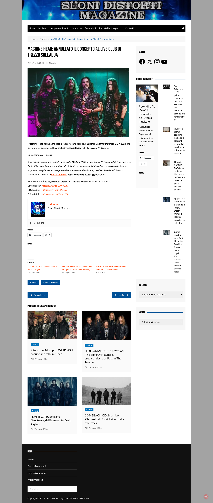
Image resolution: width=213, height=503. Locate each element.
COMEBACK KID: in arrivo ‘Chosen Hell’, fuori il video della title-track (104, 419)
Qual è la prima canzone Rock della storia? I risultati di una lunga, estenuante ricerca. (179, 141)
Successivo (120, 295)
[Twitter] (34, 223)
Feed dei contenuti (37, 466)
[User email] (42, 223)
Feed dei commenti (37, 472)
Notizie (42, 28)
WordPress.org (35, 479)
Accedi (31, 459)
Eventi (34, 282)
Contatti (129, 28)
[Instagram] (38, 223)
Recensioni (90, 28)
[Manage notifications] (206, 496)
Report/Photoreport (109, 28)
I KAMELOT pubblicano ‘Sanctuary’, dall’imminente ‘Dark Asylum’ (51, 420)
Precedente (39, 295)
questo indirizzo (59, 174)
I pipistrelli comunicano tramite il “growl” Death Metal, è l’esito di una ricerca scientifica (179, 210)
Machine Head (51, 282)
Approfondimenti (60, 28)
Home (32, 28)
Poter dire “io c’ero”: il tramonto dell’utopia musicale (147, 114)
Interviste (77, 28)
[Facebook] (30, 223)
